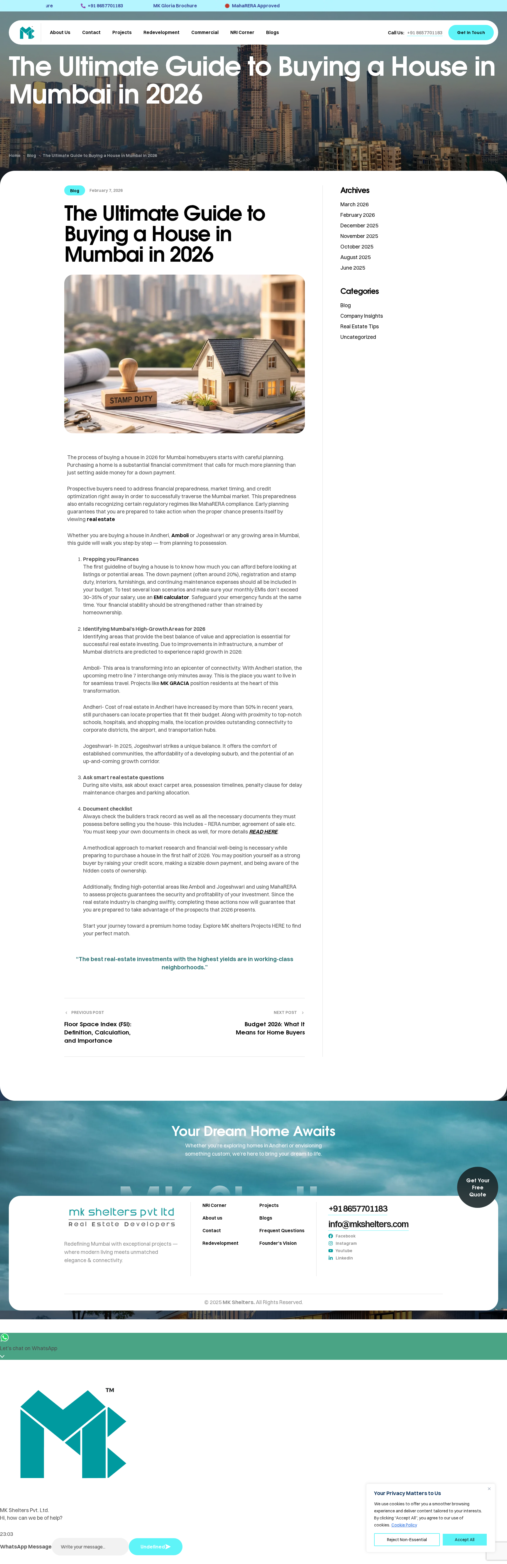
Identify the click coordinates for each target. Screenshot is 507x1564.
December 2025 (359, 225)
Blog (74, 190)
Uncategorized (358, 337)
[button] (424, 32)
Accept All (464, 1539)
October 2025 (356, 246)
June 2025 (352, 267)
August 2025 (355, 257)
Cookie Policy (404, 1525)
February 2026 (357, 215)
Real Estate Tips (359, 326)
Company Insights (361, 315)
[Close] (489, 1488)
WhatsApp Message (26, 1546)
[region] (430, 1518)
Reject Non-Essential (407, 1539)
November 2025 (359, 236)
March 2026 (354, 204)
